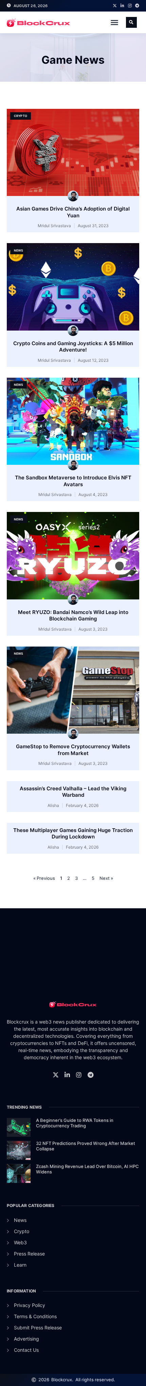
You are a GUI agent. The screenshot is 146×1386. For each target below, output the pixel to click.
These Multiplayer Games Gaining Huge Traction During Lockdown (73, 833)
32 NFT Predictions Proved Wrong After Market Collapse (85, 1146)
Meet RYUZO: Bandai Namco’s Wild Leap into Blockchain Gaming (73, 615)
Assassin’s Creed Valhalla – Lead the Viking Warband (73, 791)
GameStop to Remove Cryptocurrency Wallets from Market (73, 749)
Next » (106, 878)
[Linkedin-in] (122, 6)
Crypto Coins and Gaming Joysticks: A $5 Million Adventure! (73, 346)
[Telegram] (137, 6)
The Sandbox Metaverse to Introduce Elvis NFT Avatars (73, 481)
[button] (114, 22)
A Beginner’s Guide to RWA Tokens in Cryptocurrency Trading (74, 1122)
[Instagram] (130, 6)
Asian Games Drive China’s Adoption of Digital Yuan (73, 212)
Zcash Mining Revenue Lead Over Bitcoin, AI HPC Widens (87, 1169)
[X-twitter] (115, 6)
